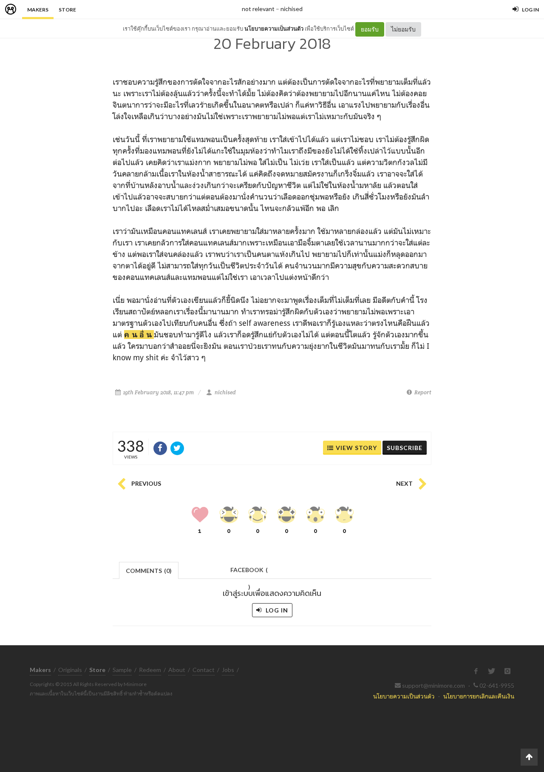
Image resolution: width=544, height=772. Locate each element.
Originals (70, 669)
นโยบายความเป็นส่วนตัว (273, 28)
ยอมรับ (370, 29)
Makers (37, 9)
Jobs (228, 669)
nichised (291, 8)
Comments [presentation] (149, 570)
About (176, 669)
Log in (276, 610)
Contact (204, 669)
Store (67, 9)
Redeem (150, 669)
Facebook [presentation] (249, 572)
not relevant (258, 8)
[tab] (149, 569)
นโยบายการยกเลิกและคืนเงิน (478, 696)
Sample (122, 669)
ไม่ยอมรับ (403, 29)
